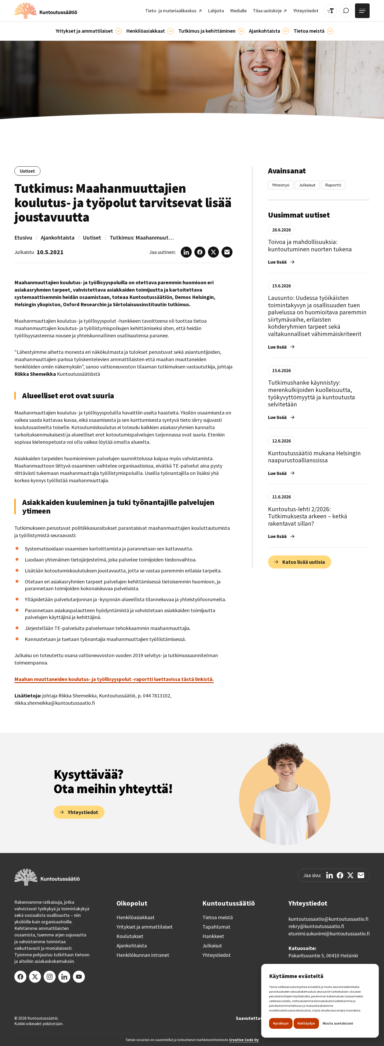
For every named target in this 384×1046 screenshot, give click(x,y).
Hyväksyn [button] (281, 1023)
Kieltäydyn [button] (306, 1023)
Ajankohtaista (57, 237)
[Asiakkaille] (170, 31)
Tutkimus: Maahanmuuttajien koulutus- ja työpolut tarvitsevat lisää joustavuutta (142, 237)
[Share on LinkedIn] (329, 875)
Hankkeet (213, 936)
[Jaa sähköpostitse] (361, 875)
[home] (45, 10)
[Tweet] (350, 875)
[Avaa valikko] (362, 10)
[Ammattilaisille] (118, 31)
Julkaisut (212, 945)
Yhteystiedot (216, 955)
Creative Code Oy (244, 1039)
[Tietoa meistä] (330, 31)
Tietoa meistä (217, 917)
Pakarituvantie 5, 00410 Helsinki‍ (323, 955)
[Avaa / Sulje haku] (345, 10)
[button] (88, 31)
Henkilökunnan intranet (143, 955)
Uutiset (92, 237)
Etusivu (23, 237)
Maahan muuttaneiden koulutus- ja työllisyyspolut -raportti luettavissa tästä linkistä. (114, 679)
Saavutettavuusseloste (260, 1018)
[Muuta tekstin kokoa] (330, 10)
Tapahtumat (216, 927)
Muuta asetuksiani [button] (338, 1023)
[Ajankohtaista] (241, 31)
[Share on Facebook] (340, 875)
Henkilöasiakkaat (136, 917)
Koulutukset (130, 936)
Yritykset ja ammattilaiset (145, 927)
